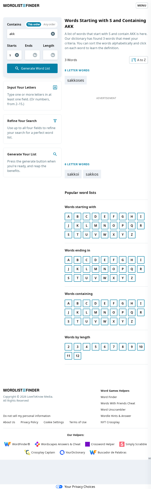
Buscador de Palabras (112, 452)
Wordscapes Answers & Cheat (60, 444)
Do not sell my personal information (27, 416)
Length (48, 45)
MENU (141, 5)
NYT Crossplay (110, 422)
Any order (49, 24)
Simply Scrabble (136, 444)
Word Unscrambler (113, 409)
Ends (28, 45)
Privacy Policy (29, 422)
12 (77, 356)
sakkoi (73, 174)
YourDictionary (75, 452)
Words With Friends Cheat (118, 403)
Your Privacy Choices (79, 486)
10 (141, 347)
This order (34, 24)
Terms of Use (78, 422)
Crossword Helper (103, 444)
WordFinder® (21, 444)
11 (68, 356)
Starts (12, 45)
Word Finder (109, 397)
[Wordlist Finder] (21, 390)
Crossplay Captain (43, 452)
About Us (9, 422)
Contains (14, 24)
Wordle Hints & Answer (116, 416)
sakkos (92, 174)
